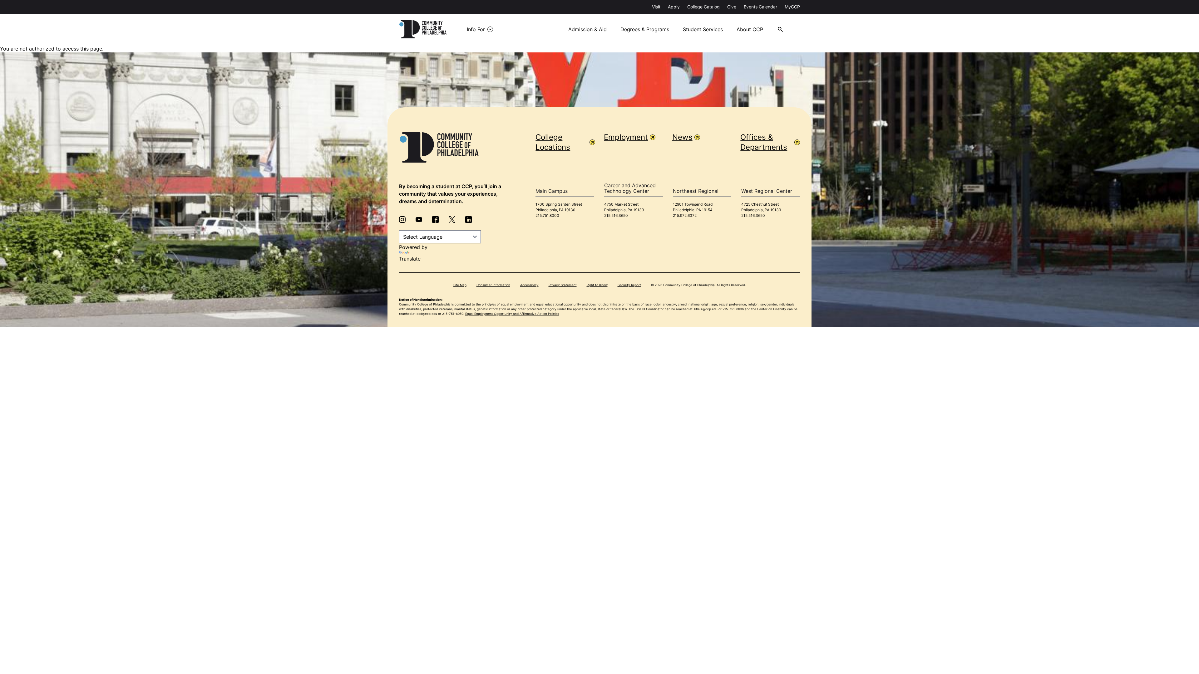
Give (731, 6)
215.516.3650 (616, 215)
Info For (476, 29)
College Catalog (703, 6)
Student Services (703, 29)
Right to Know (597, 285)
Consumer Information (493, 285)
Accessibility (529, 285)
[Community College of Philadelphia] (423, 29)
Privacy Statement (563, 285)
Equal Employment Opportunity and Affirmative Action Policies (512, 313)
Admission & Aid (587, 29)
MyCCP (792, 6)
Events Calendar (760, 6)
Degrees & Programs (644, 29)
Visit (656, 6)
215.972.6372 (685, 215)
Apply (674, 6)
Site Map (459, 285)
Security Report (629, 285)
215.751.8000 (547, 215)
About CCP (750, 29)
